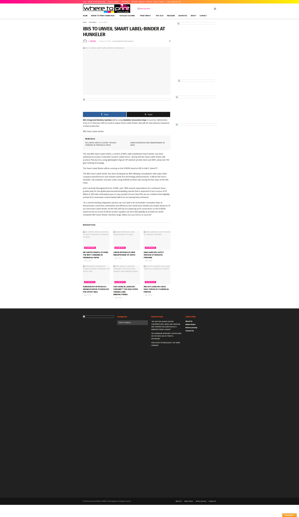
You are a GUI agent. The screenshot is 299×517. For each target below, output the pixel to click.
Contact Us (189, 331)
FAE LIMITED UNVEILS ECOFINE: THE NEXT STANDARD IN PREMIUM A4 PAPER (95, 255)
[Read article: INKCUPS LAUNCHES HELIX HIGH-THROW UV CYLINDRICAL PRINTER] (157, 274)
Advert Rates (190, 324)
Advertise (149, 2)
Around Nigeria (90, 248)
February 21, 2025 (105, 41)
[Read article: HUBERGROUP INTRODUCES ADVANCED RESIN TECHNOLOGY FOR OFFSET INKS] (96, 274)
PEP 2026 (134, 2)
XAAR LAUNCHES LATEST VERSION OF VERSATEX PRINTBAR (154, 255)
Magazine (142, 2)
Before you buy (191, 328)
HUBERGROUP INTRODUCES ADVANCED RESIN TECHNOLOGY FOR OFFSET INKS (96, 289)
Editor (93, 41)
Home (85, 2)
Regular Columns (113, 2)
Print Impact (125, 2)
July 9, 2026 (87, 260)
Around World (103, 22)
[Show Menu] (215, 9)
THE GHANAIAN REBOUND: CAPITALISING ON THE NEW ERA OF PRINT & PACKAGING (166, 336)
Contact (161, 2)
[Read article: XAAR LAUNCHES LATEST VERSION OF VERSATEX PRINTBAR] (157, 240)
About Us (188, 321)
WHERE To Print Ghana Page (96, 2)
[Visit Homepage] (107, 9)
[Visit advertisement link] (143, 8)
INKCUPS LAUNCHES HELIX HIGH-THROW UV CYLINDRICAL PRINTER (156, 289)
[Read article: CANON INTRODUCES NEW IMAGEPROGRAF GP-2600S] (126, 240)
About (155, 2)
